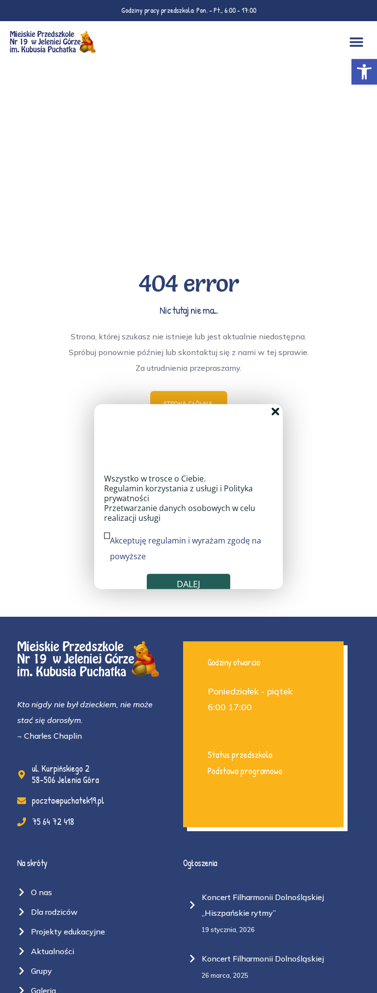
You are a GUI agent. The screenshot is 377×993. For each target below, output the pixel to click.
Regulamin (123, 488)
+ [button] (275, 411)
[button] (364, 72)
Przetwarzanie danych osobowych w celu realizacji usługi (179, 513)
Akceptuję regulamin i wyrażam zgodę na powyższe (185, 548)
